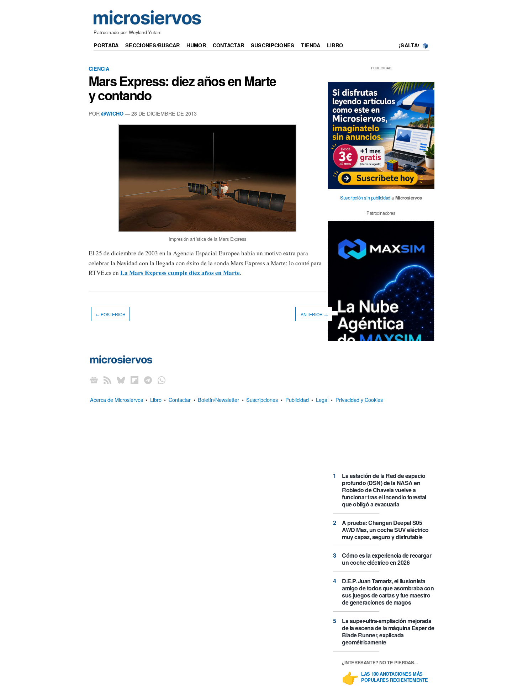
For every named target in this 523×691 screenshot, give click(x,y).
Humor (196, 45)
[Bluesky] (121, 380)
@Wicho (112, 113)
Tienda (310, 45)
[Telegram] (148, 380)
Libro (335, 45)
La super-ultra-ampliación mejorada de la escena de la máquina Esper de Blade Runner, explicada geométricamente (388, 631)
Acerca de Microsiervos (116, 399)
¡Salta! (409, 45)
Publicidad (297, 399)
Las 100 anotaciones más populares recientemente (394, 677)
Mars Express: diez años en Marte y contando (182, 87)
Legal (322, 399)
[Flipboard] (134, 380)
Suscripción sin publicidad (365, 197)
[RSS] (107, 380)
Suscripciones (273, 45)
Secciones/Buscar (152, 45)
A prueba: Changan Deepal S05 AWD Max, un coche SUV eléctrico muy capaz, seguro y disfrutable (385, 530)
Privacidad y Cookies (359, 399)
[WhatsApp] (161, 380)
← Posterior (110, 314)
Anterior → (314, 314)
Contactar (228, 45)
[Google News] (94, 380)
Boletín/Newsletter (218, 399)
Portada (106, 45)
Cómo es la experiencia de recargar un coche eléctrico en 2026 (386, 559)
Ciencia (99, 68)
